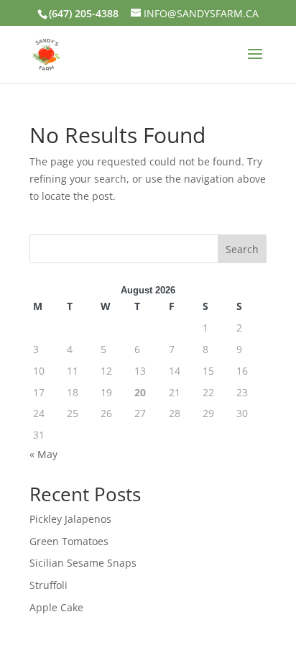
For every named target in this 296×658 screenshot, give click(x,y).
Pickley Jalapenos (70, 519)
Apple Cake (56, 607)
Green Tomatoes (68, 541)
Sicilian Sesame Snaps (83, 563)
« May (43, 454)
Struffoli (48, 585)
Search (242, 249)
